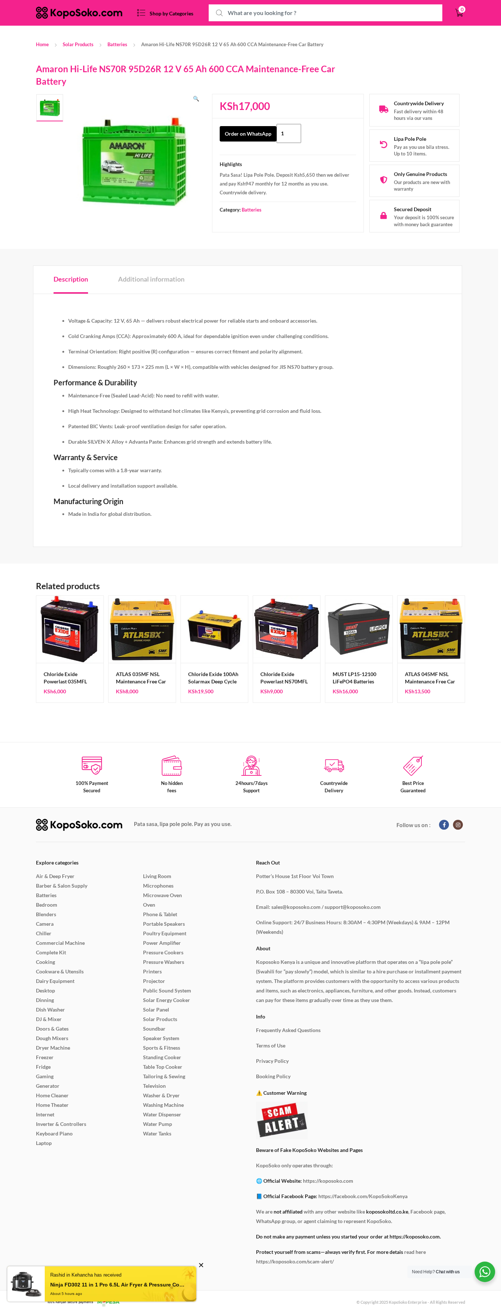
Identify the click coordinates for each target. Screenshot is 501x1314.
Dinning (45, 1000)
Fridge (43, 1067)
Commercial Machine (60, 943)
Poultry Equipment (164, 933)
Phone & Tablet (160, 914)
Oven (149, 905)
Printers (152, 971)
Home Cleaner (52, 1095)
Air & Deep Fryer (55, 876)
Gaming (45, 1076)
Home (42, 44)
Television (154, 1086)
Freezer (45, 1057)
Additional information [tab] (151, 279)
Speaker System (161, 1038)
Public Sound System (167, 990)
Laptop (44, 1143)
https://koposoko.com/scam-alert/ (295, 1261)
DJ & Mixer (49, 1019)
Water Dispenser (162, 1114)
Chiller (43, 933)
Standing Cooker (162, 1057)
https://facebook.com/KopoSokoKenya (362, 1196)
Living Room (157, 876)
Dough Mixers (52, 1038)
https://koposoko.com (328, 1181)
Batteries (117, 44)
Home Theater (52, 1105)
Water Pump (157, 1124)
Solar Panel (156, 1009)
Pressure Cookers (163, 952)
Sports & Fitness (161, 1048)
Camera (45, 924)
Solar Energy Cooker (166, 1000)
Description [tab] (71, 279)
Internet (45, 1114)
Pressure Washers (163, 962)
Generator (47, 1086)
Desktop (45, 990)
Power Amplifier (162, 943)
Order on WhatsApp (248, 134)
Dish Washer (50, 1009)
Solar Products (78, 44)
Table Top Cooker (162, 1067)
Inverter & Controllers (61, 1124)
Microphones (158, 885)
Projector (154, 981)
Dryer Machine (53, 1048)
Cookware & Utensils (60, 971)
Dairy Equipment (55, 981)
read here (415, 1252)
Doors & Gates (52, 1028)
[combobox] (325, 13)
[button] (196, 98)
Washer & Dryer (161, 1095)
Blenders (46, 914)
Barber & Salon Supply (61, 885)
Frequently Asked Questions (288, 1030)
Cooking (45, 962)
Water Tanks (157, 1133)
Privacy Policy (272, 1061)
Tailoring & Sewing (164, 1076)
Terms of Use (270, 1045)
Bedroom (46, 905)
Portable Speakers (164, 924)
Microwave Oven (162, 895)
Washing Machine (163, 1105)
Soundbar (154, 1028)
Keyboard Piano (54, 1133)
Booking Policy (273, 1076)
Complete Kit (51, 952)
